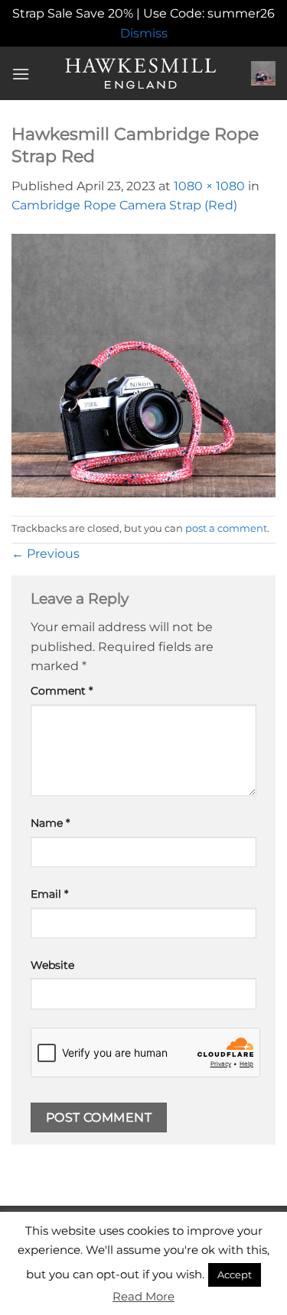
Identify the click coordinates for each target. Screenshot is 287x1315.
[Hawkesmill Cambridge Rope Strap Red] (143, 365)
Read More (143, 1296)
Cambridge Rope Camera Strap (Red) (124, 205)
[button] (20, 73)
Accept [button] (234, 1274)
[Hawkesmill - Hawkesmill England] (140, 73)
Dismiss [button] (144, 33)
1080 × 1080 (209, 186)
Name (50, 823)
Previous (45, 553)
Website (52, 965)
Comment (62, 691)
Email (49, 894)
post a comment (226, 528)
